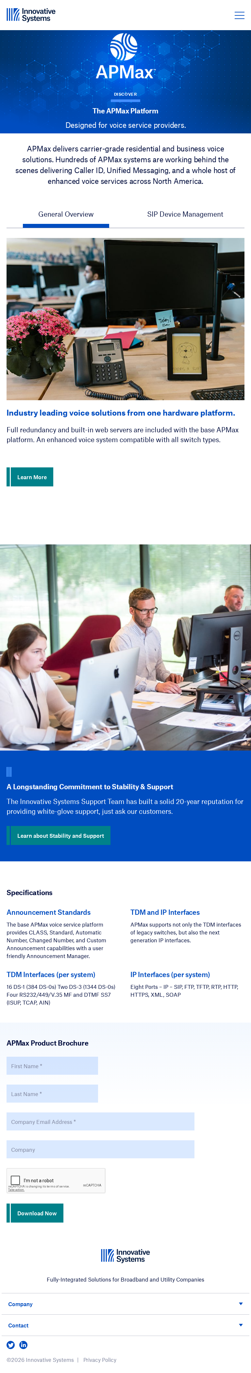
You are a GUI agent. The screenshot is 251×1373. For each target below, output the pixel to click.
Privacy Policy (99, 1359)
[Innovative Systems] (31, 15)
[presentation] (56, 1181)
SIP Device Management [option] (185, 214)
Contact (18, 1325)
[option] (125, 362)
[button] (239, 15)
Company (20, 1304)
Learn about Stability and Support (60, 835)
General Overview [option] (66, 214)
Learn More (32, 477)
